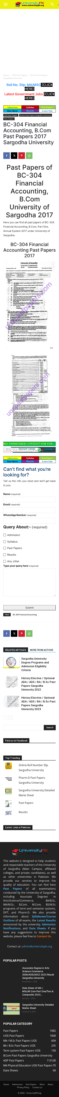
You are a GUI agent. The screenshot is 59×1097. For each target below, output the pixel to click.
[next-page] (11, 718)
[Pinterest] (21, 155)
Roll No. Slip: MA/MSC (24, 85)
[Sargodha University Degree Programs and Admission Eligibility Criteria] (11, 662)
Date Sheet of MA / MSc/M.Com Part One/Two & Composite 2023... (37, 991)
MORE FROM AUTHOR (41, 650)
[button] (5, 4)
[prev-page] (5, 718)
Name (12, 494)
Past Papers (9, 119)
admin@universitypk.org (37, 946)
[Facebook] (6, 155)
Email (11, 504)
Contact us (37, 1087)
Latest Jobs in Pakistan (17, 827)
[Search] (53, 4)
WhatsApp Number (19, 515)
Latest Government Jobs (24, 94)
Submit (29, 607)
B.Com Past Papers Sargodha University (35, 115)
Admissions (17, 1084)
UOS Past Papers (19, 75)
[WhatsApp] (29, 155)
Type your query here (21, 565)
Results (30, 111)
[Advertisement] (29, 40)
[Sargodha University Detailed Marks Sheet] (11, 1009)
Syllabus (30, 107)
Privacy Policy (23, 1087)
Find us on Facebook (16, 740)
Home (6, 75)
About (50, 1084)
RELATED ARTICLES (15, 650)
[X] (14, 155)
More (42, 1084)
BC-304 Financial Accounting (25, 614)
